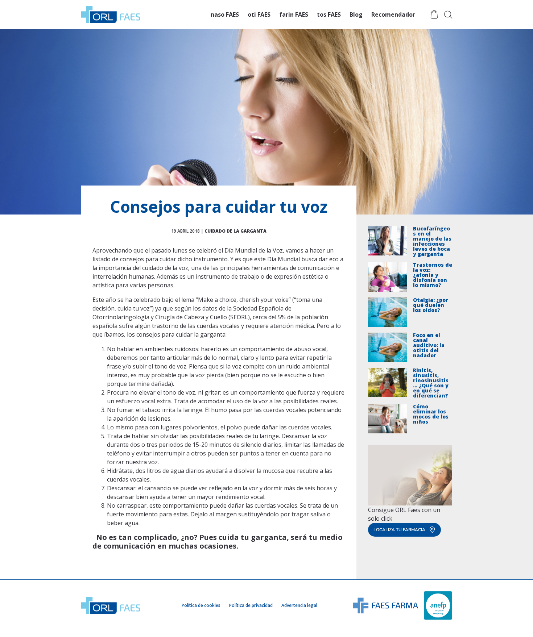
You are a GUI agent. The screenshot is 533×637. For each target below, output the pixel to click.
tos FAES (329, 14)
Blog (356, 14)
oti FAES (259, 14)
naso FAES (225, 14)
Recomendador (393, 14)
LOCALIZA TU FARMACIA (399, 530)
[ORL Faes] (110, 14)
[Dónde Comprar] (434, 14)
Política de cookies (201, 605)
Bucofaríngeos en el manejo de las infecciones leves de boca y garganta (432, 241)
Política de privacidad (251, 605)
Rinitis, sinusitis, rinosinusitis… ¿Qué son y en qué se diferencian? (431, 383)
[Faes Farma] (385, 605)
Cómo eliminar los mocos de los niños (431, 414)
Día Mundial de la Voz (253, 250)
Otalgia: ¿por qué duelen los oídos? (430, 305)
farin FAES (293, 14)
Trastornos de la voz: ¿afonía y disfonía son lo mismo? (432, 275)
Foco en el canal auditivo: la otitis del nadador (429, 346)
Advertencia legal (299, 605)
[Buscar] (448, 14)
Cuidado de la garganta (235, 231)
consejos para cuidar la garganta (181, 334)
